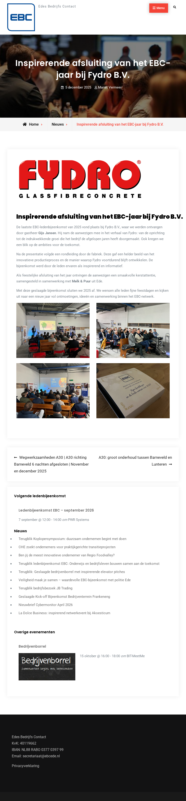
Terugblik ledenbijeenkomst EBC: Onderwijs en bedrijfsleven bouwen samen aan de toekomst (89, 564)
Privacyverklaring (25, 766)
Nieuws (58, 124)
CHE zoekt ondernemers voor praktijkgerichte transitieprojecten (67, 547)
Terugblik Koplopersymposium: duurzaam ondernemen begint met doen (72, 539)
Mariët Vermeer (110, 87)
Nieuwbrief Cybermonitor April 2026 (46, 605)
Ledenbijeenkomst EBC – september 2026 (56, 510)
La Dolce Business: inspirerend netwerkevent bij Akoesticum (64, 613)
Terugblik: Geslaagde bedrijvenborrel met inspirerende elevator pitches (72, 572)
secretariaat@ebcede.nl (41, 756)
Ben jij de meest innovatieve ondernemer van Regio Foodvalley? (67, 555)
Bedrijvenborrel (32, 646)
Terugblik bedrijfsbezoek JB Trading (45, 588)
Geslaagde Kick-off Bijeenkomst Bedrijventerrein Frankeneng (64, 597)
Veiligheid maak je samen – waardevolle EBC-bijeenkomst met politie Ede (75, 580)
